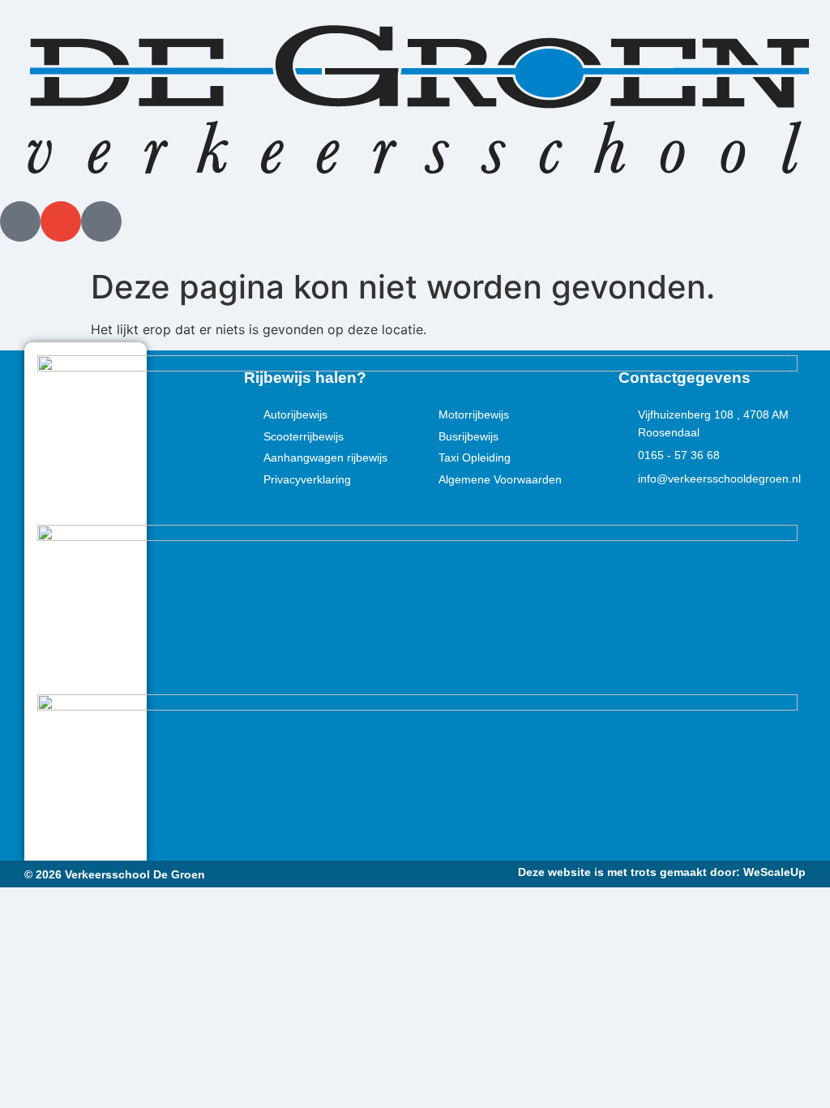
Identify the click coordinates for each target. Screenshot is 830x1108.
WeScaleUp (774, 871)
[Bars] (101, 221)
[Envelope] (61, 221)
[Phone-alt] (20, 221)
